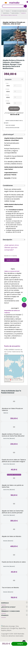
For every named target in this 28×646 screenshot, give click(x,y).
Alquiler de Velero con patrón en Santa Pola (12, 486)
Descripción (7, 240)
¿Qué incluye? (8, 134)
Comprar (20, 644)
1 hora (7, 83)
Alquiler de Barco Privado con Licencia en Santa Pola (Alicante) (13, 435)
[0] (26, 3)
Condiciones (8, 185)
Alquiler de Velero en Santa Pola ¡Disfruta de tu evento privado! (12, 512)
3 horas (7, 95)
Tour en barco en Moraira (10, 588)
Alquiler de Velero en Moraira (11, 536)
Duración (8, 79)
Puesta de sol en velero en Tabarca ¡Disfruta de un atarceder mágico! (14, 460)
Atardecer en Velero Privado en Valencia (12, 409)
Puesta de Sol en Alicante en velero (14, 562)
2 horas (7, 89)
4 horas (7, 101)
